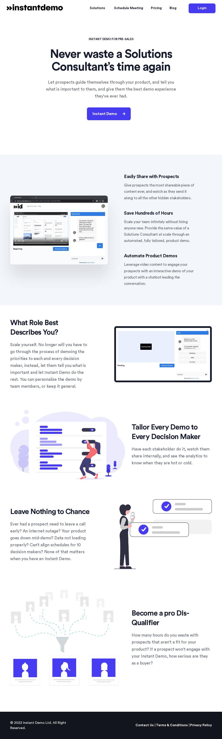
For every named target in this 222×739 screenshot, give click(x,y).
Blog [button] (173, 8)
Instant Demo (105, 114)
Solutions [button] (97, 8)
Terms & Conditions (172, 725)
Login (202, 8)
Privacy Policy (201, 725)
